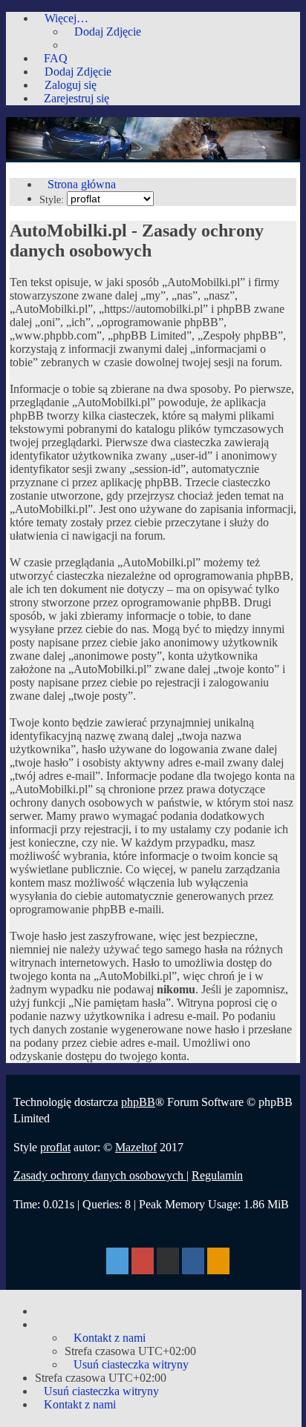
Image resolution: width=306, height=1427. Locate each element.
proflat (55, 1147)
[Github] (168, 1263)
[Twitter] (117, 1263)
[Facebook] (193, 1263)
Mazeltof (136, 1147)
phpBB (138, 1102)
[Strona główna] (153, 155)
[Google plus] (142, 1263)
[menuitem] (103, 31)
